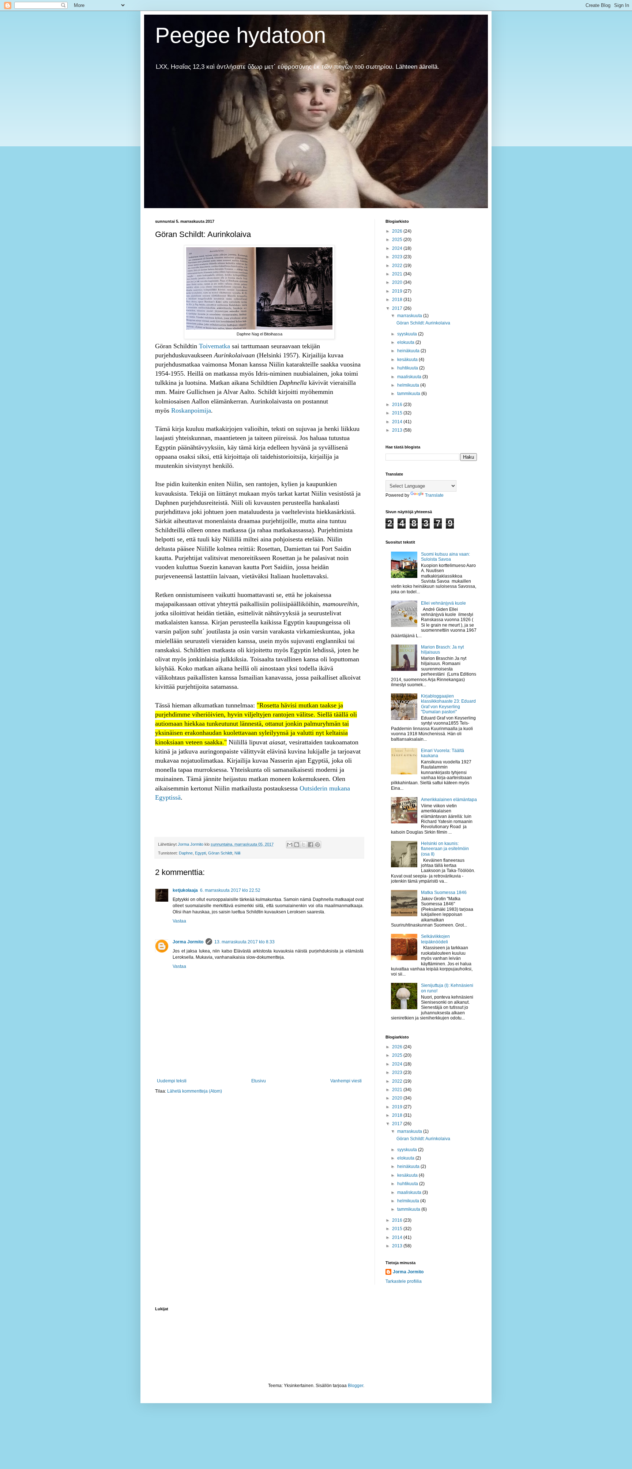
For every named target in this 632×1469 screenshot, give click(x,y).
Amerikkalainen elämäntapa (449, 799)
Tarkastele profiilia (403, 1281)
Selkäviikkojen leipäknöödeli (435, 939)
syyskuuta (407, 334)
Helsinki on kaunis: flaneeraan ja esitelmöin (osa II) (445, 849)
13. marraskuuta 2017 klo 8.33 (244, 941)
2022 (397, 265)
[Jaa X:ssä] (303, 844)
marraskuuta (410, 315)
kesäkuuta (408, 359)
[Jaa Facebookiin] (310, 844)
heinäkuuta (409, 350)
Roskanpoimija (191, 410)
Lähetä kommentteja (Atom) (194, 1091)
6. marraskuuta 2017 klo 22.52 (230, 890)
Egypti (200, 853)
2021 (397, 274)
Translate (434, 495)
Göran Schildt (220, 853)
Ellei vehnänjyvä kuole (443, 603)
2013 (397, 430)
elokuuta (406, 342)
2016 (397, 404)
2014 (397, 421)
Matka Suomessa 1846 (444, 892)
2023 (397, 256)
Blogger (355, 1385)
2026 (397, 231)
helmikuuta (408, 385)
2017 (397, 308)
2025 (397, 239)
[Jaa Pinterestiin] (317, 844)
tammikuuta (409, 393)
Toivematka (214, 346)
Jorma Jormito (188, 941)
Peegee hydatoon (240, 35)
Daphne (186, 853)
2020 (397, 282)
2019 (397, 291)
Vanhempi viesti (346, 1080)
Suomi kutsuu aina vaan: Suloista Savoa (445, 557)
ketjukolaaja (185, 890)
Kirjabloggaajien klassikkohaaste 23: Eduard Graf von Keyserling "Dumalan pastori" (448, 704)
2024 (397, 248)
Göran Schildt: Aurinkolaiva (423, 323)
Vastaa (179, 921)
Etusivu (258, 1080)
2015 (397, 413)
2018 (397, 299)
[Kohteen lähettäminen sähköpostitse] (289, 844)
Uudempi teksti (172, 1080)
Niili (237, 853)
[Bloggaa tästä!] (296, 844)
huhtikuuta (408, 368)
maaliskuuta (409, 376)
